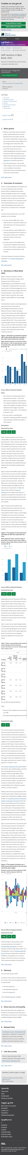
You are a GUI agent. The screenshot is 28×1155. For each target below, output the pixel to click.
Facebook (4, 1127)
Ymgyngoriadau (6, 1132)
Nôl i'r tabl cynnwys (6, 177)
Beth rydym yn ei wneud (8, 1106)
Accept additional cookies (13, 23)
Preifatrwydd (5, 1096)
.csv (9, 432)
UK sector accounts (5, 50)
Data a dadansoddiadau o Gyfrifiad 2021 (13, 44)
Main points (6, 98)
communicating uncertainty (8, 946)
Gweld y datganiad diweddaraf (9, 75)
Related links (6, 106)
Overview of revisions (8, 99)
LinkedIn (3, 1129)
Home (2, 48)
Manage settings (6, 30)
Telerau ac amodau (7, 1098)
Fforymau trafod (6, 1134)
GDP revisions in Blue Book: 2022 (11, 1061)
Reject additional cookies (13, 27)
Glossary (5, 103)
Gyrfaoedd (4, 1108)
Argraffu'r (6, 115)
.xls (14, 432)
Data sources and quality (9, 104)
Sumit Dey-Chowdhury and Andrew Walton (12, 83)
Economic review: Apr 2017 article (13, 766)
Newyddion (4, 1113)
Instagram (4, 1125)
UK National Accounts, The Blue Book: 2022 (13, 1032)
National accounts (17, 48)
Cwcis (3, 1093)
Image (4, 432)
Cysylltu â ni (4, 1110)
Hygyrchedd (4, 1091)
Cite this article (7, 108)
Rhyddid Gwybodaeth (7, 1115)
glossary (12, 997)
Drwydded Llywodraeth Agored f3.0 (11, 1149)
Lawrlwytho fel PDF (7, 119)
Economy (8, 48)
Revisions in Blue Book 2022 (10, 101)
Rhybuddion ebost (6, 1136)
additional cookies (19, 14)
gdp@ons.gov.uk (6, 1079)
